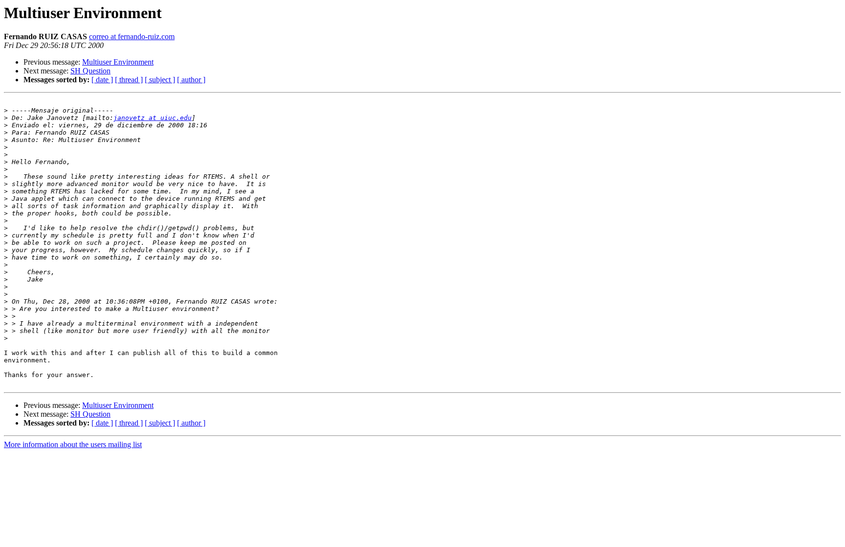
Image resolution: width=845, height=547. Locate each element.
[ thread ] (129, 79)
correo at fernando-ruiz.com (132, 36)
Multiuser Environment (118, 62)
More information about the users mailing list (73, 444)
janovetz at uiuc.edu (152, 117)
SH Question (90, 71)
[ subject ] (160, 79)
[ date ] (102, 79)
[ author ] (191, 79)
